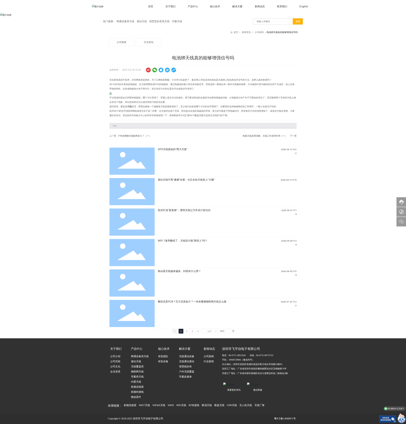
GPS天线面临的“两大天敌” (173, 149)
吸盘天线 (219, 405)
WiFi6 (171, 405)
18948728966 (235, 360)
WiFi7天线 (144, 405)
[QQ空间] (167, 70)
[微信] (154, 70)
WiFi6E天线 (158, 405)
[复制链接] (173, 70)
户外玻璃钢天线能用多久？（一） (134, 135)
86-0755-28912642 (237, 355)
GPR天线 (232, 405)
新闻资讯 (246, 32)
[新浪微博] (148, 70)
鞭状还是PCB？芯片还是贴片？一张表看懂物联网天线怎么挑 (192, 301)
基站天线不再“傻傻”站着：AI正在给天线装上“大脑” (186, 179)
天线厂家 (259, 405)
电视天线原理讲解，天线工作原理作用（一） (265, 135)
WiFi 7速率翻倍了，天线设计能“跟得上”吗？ (183, 240)
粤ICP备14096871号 (285, 418)
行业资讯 (148, 42)
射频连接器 (130, 405)
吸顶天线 (207, 405)
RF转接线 (194, 405)
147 (209, 331)
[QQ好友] (161, 70)
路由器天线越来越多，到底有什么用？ (179, 271)
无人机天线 (245, 405)
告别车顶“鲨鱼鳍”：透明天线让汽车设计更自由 (184, 210)
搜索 (298, 21)
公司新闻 (259, 32)
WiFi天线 (181, 405)
